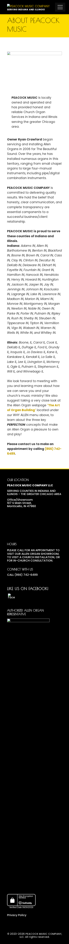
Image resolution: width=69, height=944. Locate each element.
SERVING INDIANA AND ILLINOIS (26, 9)
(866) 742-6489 (26, 575)
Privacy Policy (16, 915)
